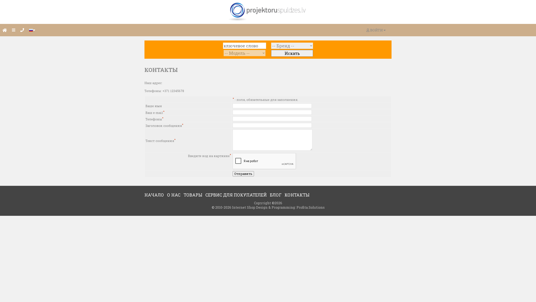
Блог (275, 195)
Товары (193, 195)
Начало (154, 195)
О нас (173, 195)
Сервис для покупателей (236, 195)
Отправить (243, 174)
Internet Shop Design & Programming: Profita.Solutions (278, 207)
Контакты (297, 195)
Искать (292, 53)
